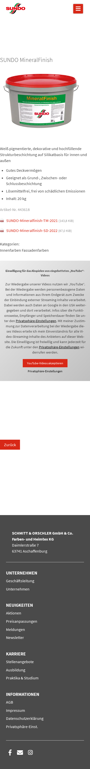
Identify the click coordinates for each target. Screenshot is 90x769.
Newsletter (15, 637)
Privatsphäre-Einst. (22, 726)
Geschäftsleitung (20, 580)
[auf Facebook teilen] (10, 753)
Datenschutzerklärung (25, 718)
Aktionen (13, 612)
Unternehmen (18, 588)
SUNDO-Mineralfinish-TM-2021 (40, 220)
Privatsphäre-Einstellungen (36, 321)
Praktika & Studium (22, 677)
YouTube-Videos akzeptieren (45, 363)
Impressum (15, 710)
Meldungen (15, 629)
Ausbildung (15, 669)
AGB (9, 702)
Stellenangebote (20, 661)
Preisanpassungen (21, 621)
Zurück (10, 444)
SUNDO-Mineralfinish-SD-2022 (39, 230)
